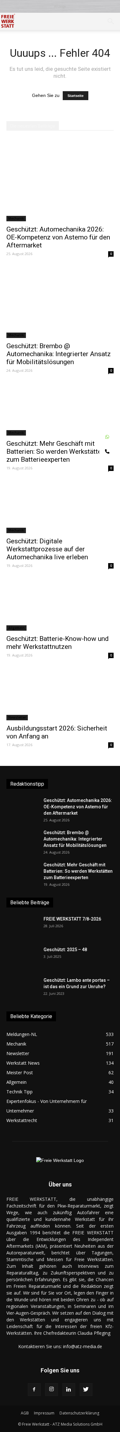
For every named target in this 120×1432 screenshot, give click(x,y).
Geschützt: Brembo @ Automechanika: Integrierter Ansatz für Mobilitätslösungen (58, 354)
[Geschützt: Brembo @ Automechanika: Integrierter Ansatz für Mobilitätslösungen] (60, 302)
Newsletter (17, 717)
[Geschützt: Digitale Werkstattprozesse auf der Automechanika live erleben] (60, 507)
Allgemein (16, 628)
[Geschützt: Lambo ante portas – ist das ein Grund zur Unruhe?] (22, 988)
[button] (111, 21)
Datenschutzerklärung (79, 1413)
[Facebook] (34, 1389)
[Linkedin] (68, 1389)
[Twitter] (86, 1389)
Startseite (76, 96)
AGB (25, 1413)
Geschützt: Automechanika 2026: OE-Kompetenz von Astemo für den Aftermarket (58, 237)
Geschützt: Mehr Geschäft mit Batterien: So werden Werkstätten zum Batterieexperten (55, 451)
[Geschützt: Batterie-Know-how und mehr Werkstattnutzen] (60, 604)
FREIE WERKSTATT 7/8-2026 (72, 919)
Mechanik (16, 218)
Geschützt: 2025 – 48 (65, 949)
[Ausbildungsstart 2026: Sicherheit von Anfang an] (60, 694)
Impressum (44, 1413)
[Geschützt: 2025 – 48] (22, 957)
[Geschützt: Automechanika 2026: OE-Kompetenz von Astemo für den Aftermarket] (60, 180)
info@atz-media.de (82, 1346)
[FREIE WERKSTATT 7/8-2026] (22, 927)
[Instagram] (51, 1389)
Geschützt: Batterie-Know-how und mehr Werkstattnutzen (57, 642)
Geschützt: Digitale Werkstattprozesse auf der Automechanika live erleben (47, 549)
